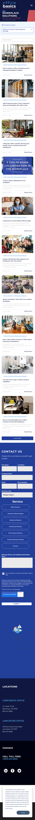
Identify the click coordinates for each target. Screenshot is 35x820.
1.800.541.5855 (10, 759)
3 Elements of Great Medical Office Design (17, 221)
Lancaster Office (13, 721)
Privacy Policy (8, 808)
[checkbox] (17, 527)
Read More (28, 75)
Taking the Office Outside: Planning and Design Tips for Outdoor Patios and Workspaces (16, 145)
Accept (23, 812)
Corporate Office (13, 700)
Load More (17, 438)
